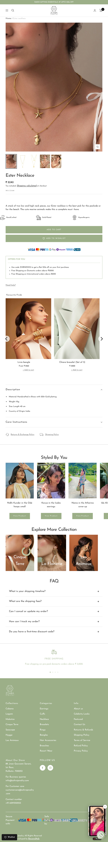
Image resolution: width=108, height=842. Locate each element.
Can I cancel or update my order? (28, 611)
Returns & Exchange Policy (22, 435)
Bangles (44, 735)
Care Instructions (16, 422)
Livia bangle (24, 362)
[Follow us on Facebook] (42, 768)
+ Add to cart (28, 370)
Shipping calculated (27, 186)
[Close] (105, 807)
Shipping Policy (52, 435)
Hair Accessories (48, 740)
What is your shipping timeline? (27, 591)
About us (78, 709)
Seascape (10, 730)
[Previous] (7, 339)
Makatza (10, 719)
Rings (43, 730)
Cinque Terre (12, 724)
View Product (19, 516)
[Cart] (100, 10)
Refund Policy (81, 746)
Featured (78, 719)
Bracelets (44, 724)
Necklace (44, 719)
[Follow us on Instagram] (50, 768)
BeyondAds (34, 839)
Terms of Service (82, 740)
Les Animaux (12, 740)
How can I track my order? (24, 621)
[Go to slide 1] (50, 672)
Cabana (10, 709)
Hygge (9, 735)
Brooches (44, 746)
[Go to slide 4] (57, 672)
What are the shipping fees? (25, 601)
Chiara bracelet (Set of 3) (72, 362)
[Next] (101, 339)
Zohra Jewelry (17, 836)
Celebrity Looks (82, 714)
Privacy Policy (81, 751)
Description (13, 389)
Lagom (9, 714)
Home (8, 18)
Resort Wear (46, 751)
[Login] (95, 10)
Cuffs (42, 714)
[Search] (13, 10)
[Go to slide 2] (52, 672)
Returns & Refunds (83, 730)
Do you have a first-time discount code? (31, 631)
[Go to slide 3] (55, 672)
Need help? (11, 285)
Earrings (44, 709)
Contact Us (79, 724)
